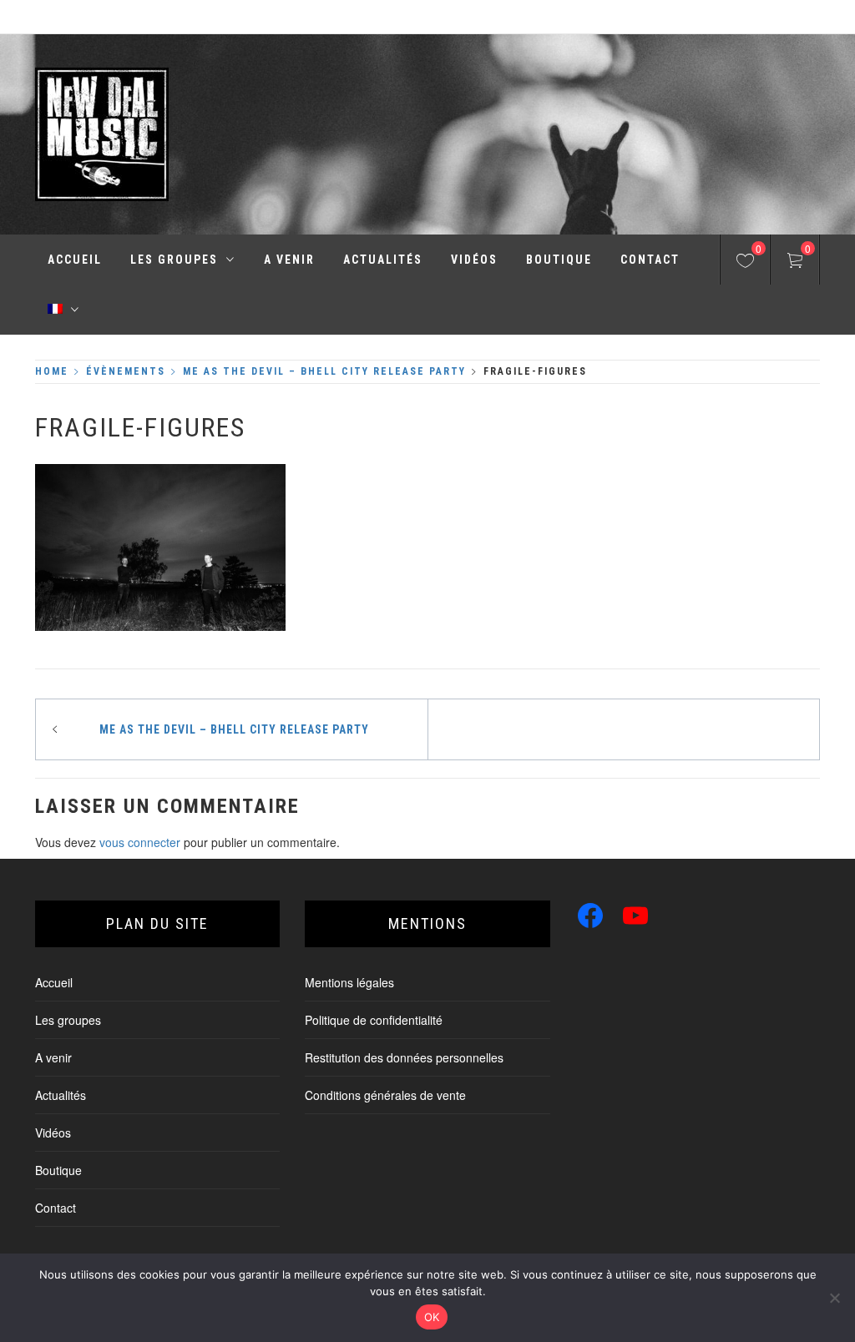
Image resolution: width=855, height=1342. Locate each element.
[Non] (834, 1297)
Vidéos (474, 259)
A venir (289, 259)
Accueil (75, 259)
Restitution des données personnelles (404, 1057)
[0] (745, 263)
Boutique (559, 259)
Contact (650, 259)
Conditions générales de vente (385, 1095)
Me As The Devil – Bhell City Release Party (234, 729)
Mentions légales (349, 982)
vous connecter (139, 842)
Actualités (382, 259)
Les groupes (174, 259)
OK (432, 1317)
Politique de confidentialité (374, 1020)
